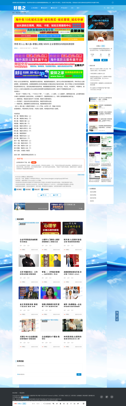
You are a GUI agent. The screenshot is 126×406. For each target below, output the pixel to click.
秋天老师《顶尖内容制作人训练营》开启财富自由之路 (105, 113)
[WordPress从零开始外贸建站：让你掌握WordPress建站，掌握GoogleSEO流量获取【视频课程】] (93, 99)
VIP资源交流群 (17, 397)
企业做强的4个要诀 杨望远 (50, 337)
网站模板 (35, 8)
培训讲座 (35, 48)
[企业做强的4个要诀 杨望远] (51, 325)
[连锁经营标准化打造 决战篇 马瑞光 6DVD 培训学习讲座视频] (72, 260)
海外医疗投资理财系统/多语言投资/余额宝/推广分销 (94, 164)
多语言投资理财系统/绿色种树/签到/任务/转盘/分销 (106, 164)
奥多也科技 (93, 198)
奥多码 (92, 201)
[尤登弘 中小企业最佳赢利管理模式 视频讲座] (29, 325)
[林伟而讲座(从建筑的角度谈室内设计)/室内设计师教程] (72, 325)
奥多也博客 (93, 192)
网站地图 (85, 395)
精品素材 (64, 8)
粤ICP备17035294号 (41, 395)
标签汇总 (67, 395)
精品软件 (44, 8)
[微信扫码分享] (53, 403)
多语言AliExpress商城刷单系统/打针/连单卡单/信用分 (94, 144)
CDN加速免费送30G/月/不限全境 (73, 36)
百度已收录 (81, 175)
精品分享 (54, 8)
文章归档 (73, 395)
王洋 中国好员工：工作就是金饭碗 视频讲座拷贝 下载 (29, 273)
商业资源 (14, 393)
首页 (13, 12)
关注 (98, 60)
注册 (112, 8)
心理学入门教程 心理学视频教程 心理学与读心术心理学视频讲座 (50, 240)
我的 (78, 8)
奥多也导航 (93, 195)
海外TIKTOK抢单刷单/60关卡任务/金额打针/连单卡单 (94, 180)
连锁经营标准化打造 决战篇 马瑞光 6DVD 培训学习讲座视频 (72, 273)
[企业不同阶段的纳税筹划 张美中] (29, 228)
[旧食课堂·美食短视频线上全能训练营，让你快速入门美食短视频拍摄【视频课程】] (93, 128)
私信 (105, 60)
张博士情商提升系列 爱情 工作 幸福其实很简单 (50, 305)
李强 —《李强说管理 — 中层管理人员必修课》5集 (50, 273)
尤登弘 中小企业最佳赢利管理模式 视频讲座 (29, 337)
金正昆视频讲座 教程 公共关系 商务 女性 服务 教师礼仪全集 (29, 305)
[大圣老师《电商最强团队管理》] (93, 106)
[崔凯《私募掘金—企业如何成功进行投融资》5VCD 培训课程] (72, 293)
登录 (108, 8)
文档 (72, 8)
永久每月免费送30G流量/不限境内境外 (49, 36)
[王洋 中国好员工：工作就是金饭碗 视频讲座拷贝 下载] (29, 260)
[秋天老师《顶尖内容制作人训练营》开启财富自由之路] (93, 113)
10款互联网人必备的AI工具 (97, 73)
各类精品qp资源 (49, 39)
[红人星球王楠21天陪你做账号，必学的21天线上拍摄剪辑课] (93, 119)
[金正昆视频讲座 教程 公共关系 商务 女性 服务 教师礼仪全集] (29, 293)
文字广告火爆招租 (26, 36)
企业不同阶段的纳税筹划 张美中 (29, 240)
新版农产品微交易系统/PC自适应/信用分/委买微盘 (106, 149)
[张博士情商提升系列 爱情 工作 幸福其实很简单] (51, 293)
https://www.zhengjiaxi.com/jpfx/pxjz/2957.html (54, 178)
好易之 (16, 48)
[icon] (101, 397)
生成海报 (48, 403)
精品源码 (22, 393)
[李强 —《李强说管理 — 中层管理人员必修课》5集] (51, 260)
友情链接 (79, 395)
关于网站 (61, 395)
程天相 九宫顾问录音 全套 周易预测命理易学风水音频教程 (72, 240)
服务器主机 (92, 395)
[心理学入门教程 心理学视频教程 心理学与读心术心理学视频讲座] (51, 228)
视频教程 (46, 189)
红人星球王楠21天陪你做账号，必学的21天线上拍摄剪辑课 (105, 120)
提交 (79, 374)
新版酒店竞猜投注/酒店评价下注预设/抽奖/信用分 (106, 180)
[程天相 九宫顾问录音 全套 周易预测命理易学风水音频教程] (72, 228)
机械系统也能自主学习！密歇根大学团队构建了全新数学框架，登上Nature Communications (101, 78)
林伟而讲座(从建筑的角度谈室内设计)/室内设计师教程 (72, 337)
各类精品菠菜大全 (26, 39)
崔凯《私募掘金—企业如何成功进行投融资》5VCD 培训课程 (72, 305)
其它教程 (19, 189)
